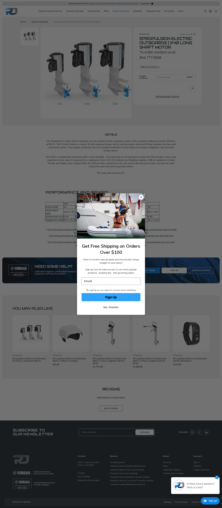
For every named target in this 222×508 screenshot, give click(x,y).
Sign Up (111, 297)
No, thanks (111, 307)
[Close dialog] (141, 197)
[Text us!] (210, 501)
